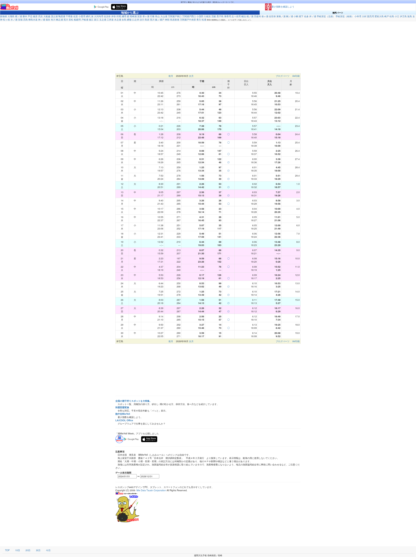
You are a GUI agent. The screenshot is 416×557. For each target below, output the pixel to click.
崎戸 (386, 16)
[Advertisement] (208, 47)
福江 (91, 19)
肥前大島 (379, 16)
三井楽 (110, 19)
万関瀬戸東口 (175, 16)
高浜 (40, 16)
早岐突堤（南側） (345, 16)
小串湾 (357, 16)
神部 (167, 19)
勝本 (25, 16)
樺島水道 (33, 19)
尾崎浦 (133, 16)
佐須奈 (107, 16)
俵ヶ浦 (264, 16)
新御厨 (3, 16)
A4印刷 (296, 75)
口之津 (135, 19)
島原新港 (174, 19)
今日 (48, 550)
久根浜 (207, 16)
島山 (157, 16)
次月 (191, 75)
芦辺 (30, 16)
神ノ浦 (41, 19)
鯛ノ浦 (289, 16)
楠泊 (243, 16)
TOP (7, 550)
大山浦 (163, 16)
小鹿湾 (81, 16)
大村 (364, 16)
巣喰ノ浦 (281, 16)
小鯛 (296, 16)
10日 (17, 550)
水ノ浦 (14, 19)
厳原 (35, 16)
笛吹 (48, 19)
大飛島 (11, 16)
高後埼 (257, 16)
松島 (392, 16)
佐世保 (272, 16)
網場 (129, 19)
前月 (171, 75)
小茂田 (199, 16)
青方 (198, 19)
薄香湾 (227, 16)
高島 (25, 19)
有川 (53, 19)
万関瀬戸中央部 (188, 19)
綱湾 (124, 16)
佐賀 (75, 16)
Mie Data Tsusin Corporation (151, 490)
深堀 (20, 19)
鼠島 (409, 16)
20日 (28, 550)
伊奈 (113, 16)
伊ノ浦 (312, 16)
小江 (397, 16)
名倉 (306, 16)
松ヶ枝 (6, 19)
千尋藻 (69, 16)
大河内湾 (98, 16)
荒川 (66, 19)
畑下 (301, 16)
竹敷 (152, 16)
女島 (124, 19)
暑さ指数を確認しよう (283, 6)
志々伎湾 (236, 16)
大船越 (46, 16)
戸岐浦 (84, 19)
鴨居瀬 (61, 16)
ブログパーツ (282, 75)
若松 (71, 19)
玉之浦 (102, 19)
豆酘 (213, 16)
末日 (38, 550)
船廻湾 (77, 19)
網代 (88, 16)
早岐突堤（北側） (326, 16)
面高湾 (370, 16)
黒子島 (220, 16)
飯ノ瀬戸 (159, 19)
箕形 (139, 16)
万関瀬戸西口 (189, 16)
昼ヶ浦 (146, 16)
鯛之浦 (59, 19)
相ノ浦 (250, 16)
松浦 (204, 19)
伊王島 (403, 16)
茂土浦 (54, 16)
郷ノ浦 (18, 16)
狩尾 (119, 16)
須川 (142, 19)
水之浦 (117, 19)
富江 (96, 19)
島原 (147, 19)
